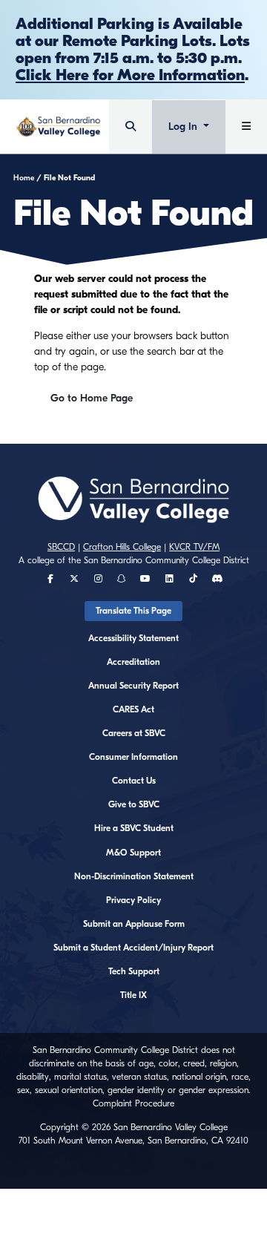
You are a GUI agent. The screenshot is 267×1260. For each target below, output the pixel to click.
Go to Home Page (91, 398)
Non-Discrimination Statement (134, 876)
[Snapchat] (121, 579)
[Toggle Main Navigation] (246, 126)
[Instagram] (98, 579)
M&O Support (133, 852)
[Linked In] (169, 579)
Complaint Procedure (133, 1103)
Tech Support (133, 971)
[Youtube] (145, 579)
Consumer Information (133, 757)
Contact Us (134, 780)
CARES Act (133, 709)
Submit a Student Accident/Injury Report (133, 947)
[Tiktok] (193, 579)
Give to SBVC (133, 804)
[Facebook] (50, 579)
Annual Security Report (133, 685)
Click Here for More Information (130, 75)
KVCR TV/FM (194, 547)
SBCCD (61, 547)
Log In (184, 126)
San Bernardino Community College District (166, 560)
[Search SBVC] (130, 126)
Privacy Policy (133, 900)
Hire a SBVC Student (134, 828)
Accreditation (133, 662)
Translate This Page (133, 611)
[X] (74, 579)
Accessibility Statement (133, 638)
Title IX (133, 995)
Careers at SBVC (133, 733)
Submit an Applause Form (134, 924)
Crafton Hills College (122, 547)
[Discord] (216, 579)
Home (23, 178)
